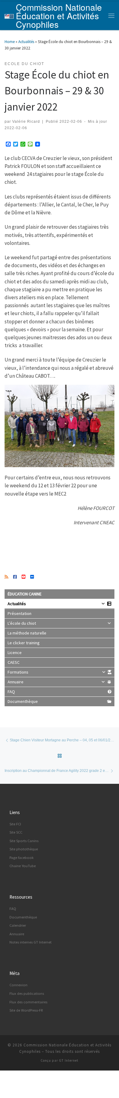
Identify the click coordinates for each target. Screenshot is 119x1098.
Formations (18, 672)
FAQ (11, 691)
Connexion (18, 985)
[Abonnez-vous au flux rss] (6, 577)
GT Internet (68, 1060)
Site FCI (15, 824)
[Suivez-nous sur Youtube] (23, 577)
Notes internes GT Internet (30, 942)
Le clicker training (24, 642)
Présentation (19, 613)
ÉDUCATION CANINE (24, 594)
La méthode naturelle (27, 633)
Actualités (26, 41)
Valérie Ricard (26, 121)
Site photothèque (23, 849)
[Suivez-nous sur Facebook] (15, 577)
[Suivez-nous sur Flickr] (32, 577)
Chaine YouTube (22, 865)
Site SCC (15, 832)
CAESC (14, 662)
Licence (15, 652)
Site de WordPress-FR (26, 1010)
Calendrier (17, 925)
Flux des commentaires (28, 1002)
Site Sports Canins (23, 840)
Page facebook (21, 857)
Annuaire (15, 682)
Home (10, 41)
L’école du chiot (22, 623)
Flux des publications (26, 993)
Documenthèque (23, 701)
